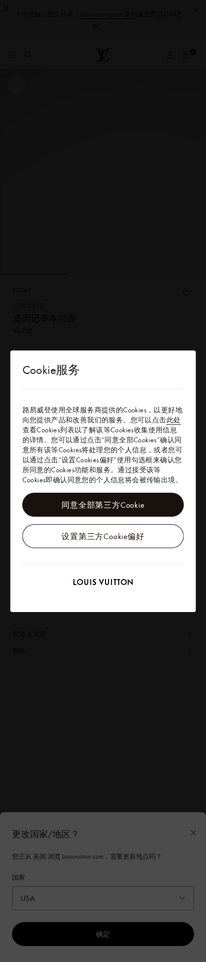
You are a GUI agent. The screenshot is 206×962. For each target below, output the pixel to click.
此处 (173, 419)
